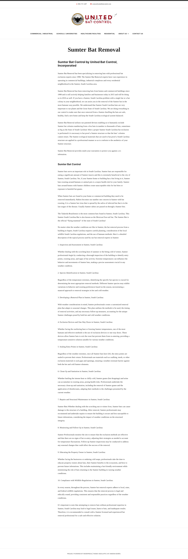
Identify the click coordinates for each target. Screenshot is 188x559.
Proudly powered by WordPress (79, 554)
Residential (109, 34)
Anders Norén (115, 554)
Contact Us (137, 34)
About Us (122, 34)
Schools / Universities (66, 34)
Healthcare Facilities (91, 34)
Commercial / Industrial (41, 34)
